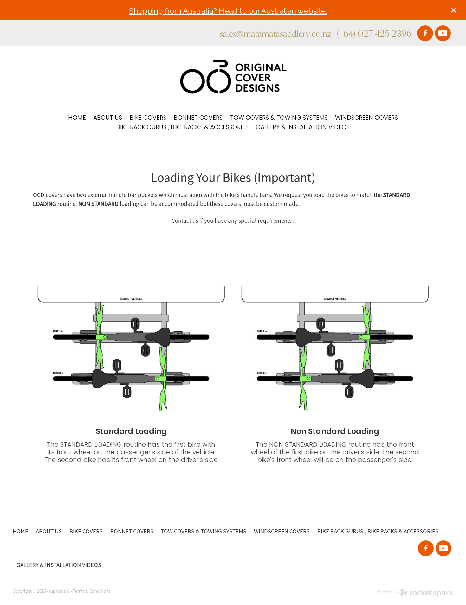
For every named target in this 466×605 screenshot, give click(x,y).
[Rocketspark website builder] (415, 594)
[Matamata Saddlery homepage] (233, 76)
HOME (77, 118)
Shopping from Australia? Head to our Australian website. (228, 10)
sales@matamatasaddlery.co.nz (275, 33)
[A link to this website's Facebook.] (425, 33)
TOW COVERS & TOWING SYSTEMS (279, 118)
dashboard (59, 591)
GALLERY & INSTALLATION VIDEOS (303, 128)
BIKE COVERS (148, 118)
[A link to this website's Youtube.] (443, 33)
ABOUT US (107, 118)
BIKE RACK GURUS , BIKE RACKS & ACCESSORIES (182, 128)
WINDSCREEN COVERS (366, 118)
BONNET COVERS (198, 118)
